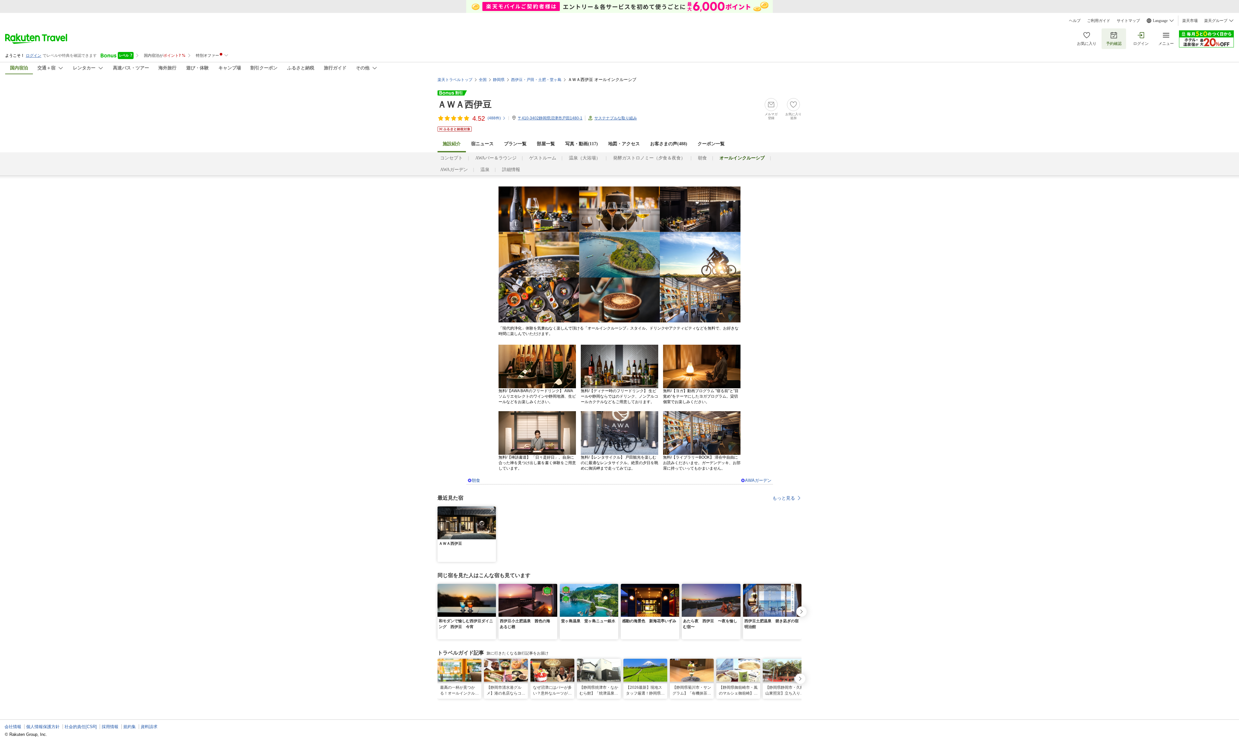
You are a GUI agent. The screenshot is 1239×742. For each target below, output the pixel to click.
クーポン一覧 (711, 143)
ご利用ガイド (1098, 20)
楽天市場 (1190, 20)
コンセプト (451, 158)
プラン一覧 (515, 143)
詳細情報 (511, 169)
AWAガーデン (454, 169)
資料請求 (149, 726)
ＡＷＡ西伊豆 (465, 104)
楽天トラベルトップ (455, 79)
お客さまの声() (668, 143)
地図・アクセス (624, 143)
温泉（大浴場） (584, 158)
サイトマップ (1128, 20)
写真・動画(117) (581, 143)
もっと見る (783, 498)
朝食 (702, 158)
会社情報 (13, 726)
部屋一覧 (546, 143)
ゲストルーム (542, 158)
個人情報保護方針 (43, 726)
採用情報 (110, 726)
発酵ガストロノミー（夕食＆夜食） (649, 158)
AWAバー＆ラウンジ (496, 158)
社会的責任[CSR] (81, 726)
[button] (492, 510)
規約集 (129, 726)
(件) (494, 118)
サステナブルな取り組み (615, 118)
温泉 (484, 169)
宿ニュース (482, 143)
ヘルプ (1075, 20)
